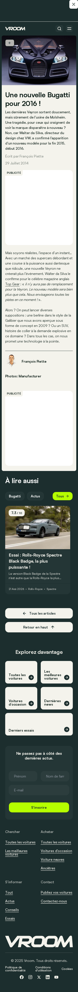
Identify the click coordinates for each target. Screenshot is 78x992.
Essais (10, 918)
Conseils (12, 910)
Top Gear (12, 284)
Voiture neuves (52, 859)
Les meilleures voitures (16, 852)
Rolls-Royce (35, 589)
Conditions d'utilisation (43, 968)
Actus (35, 496)
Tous (60, 496)
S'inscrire (39, 807)
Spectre (51, 589)
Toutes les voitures (20, 842)
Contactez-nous (54, 901)
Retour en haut (35, 627)
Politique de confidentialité (15, 968)
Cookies (67, 969)
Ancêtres (48, 868)
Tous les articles (42, 613)
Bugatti (15, 496)
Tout (9, 892)
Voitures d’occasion (56, 851)
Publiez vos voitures (56, 892)
